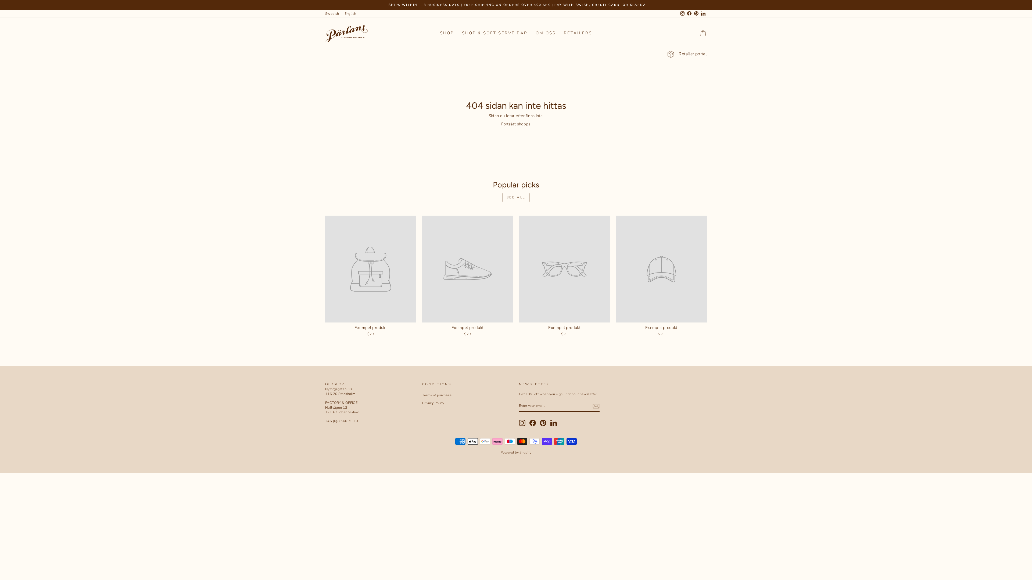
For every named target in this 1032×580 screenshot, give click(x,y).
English (350, 13)
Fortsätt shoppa (516, 124)
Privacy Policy (433, 403)
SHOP (447, 33)
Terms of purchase (437, 395)
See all (516, 197)
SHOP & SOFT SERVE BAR (495, 33)
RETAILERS (578, 33)
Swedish (332, 13)
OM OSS (546, 33)
